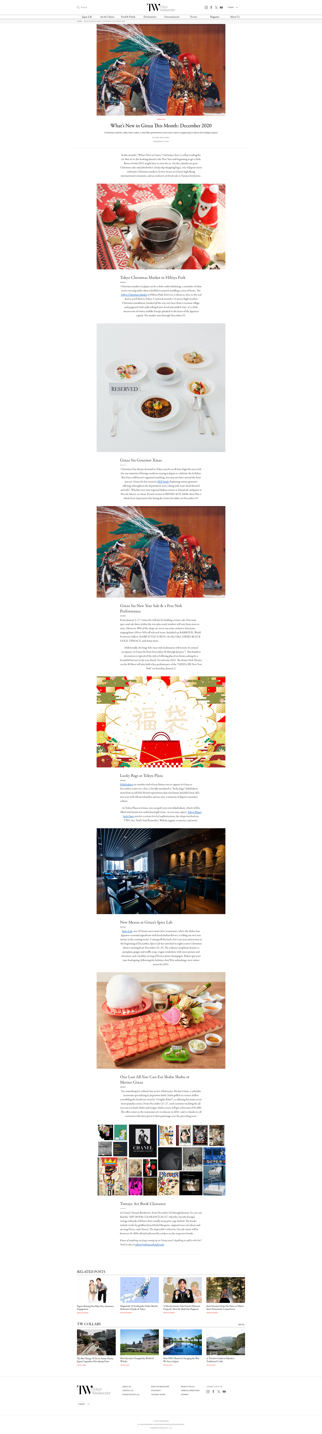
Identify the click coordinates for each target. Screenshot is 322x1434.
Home (79, 21)
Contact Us (127, 1391)
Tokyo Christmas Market (134, 295)
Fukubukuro (126, 784)
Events (193, 17)
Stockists (156, 1391)
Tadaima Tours (158, 1395)
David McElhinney (162, 138)
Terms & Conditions (190, 1391)
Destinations (150, 17)
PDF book (163, 482)
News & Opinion (82, 1313)
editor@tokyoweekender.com (149, 1244)
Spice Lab (127, 931)
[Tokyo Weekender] (94, 1394)
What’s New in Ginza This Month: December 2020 (104, 21)
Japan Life (87, 17)
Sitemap (184, 1395)
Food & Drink (128, 17)
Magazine (214, 17)
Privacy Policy (188, 1387)
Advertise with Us (130, 1395)
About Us (235, 17)
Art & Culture (107, 17)
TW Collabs (81, 1365)
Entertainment (172, 17)
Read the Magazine (160, 1387)
